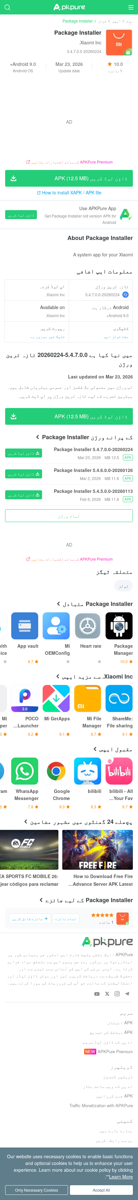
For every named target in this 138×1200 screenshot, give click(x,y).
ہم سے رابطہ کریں (114, 1140)
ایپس (116, 20)
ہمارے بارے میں (116, 1130)
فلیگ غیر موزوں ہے (47, 336)
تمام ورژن (69, 515)
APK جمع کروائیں (114, 1096)
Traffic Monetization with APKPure (101, 1105)
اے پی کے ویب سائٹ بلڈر (108, 1086)
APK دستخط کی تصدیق (111, 1032)
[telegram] (127, 994)
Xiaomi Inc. (90, 42)
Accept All (101, 1190)
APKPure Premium (115, 1051)
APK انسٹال (120, 1022)
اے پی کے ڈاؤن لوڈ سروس (108, 1042)
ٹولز (102, 20)
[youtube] (97, 994)
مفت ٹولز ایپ (116, 336)
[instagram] (117, 994)
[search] (7, 7)
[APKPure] (69, 7)
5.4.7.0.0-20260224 (102, 294)
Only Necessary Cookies (36, 1190)
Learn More (121, 1176)
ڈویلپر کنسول (118, 1076)
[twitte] (107, 994)
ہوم (129, 20)
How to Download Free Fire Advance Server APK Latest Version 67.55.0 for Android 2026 (103, 880)
